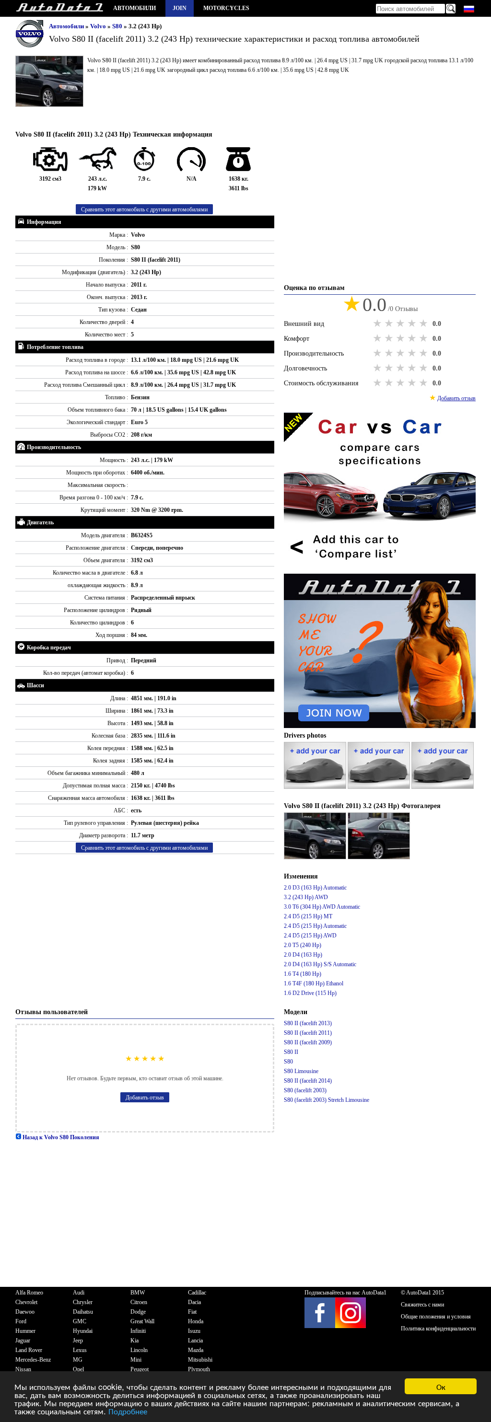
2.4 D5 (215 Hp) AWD (310, 935)
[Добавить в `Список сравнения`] (380, 569)
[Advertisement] (144, 931)
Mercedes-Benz (33, 1359)
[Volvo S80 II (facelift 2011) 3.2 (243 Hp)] (316, 857)
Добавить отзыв (145, 1097)
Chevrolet (26, 1302)
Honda (195, 1321)
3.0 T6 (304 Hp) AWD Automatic (322, 906)
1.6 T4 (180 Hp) (302, 974)
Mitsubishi (200, 1359)
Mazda (195, 1350)
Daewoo (25, 1311)
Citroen (138, 1302)
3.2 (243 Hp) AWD (306, 897)
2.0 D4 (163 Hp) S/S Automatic (320, 964)
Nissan (23, 1369)
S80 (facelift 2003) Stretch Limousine (326, 1100)
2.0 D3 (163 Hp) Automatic (315, 887)
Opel (78, 1369)
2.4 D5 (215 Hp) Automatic (315, 926)
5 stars (424, 323)
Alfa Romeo (29, 1292)
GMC (79, 1321)
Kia (134, 1340)
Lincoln (139, 1350)
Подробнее (127, 1411)
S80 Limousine (301, 1071)
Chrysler (83, 1302)
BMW (137, 1292)
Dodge (138, 1311)
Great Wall (142, 1321)
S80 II (291, 1052)
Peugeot (139, 1369)
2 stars (390, 323)
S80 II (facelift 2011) (308, 1032)
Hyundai (83, 1331)
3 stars (401, 323)
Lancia (195, 1340)
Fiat (192, 1311)
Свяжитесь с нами (422, 1304)
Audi (78, 1292)
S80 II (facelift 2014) (308, 1080)
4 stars (413, 323)
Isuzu (194, 1331)
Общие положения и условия (436, 1316)
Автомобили (134, 8)
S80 (118, 26)
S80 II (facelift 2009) (308, 1042)
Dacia (194, 1302)
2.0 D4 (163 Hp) (303, 954)
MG (77, 1359)
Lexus (80, 1350)
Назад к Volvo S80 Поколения (60, 1137)
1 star (378, 323)
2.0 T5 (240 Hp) (302, 945)
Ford (20, 1321)
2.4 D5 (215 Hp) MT (308, 916)
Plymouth (199, 1369)
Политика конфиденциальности (438, 1328)
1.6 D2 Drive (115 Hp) (310, 993)
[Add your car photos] (316, 787)
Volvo (98, 26)
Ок (440, 1386)
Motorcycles (226, 8)
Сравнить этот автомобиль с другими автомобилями (144, 209)
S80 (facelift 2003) (305, 1090)
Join (180, 8)
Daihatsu (83, 1311)
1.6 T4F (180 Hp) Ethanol (313, 983)
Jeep (78, 1340)
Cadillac (197, 1292)
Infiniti (138, 1331)
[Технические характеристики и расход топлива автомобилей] (59, 8)
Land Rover (28, 1350)
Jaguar (22, 1340)
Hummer (25, 1331)
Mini (135, 1359)
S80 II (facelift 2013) (308, 1023)
